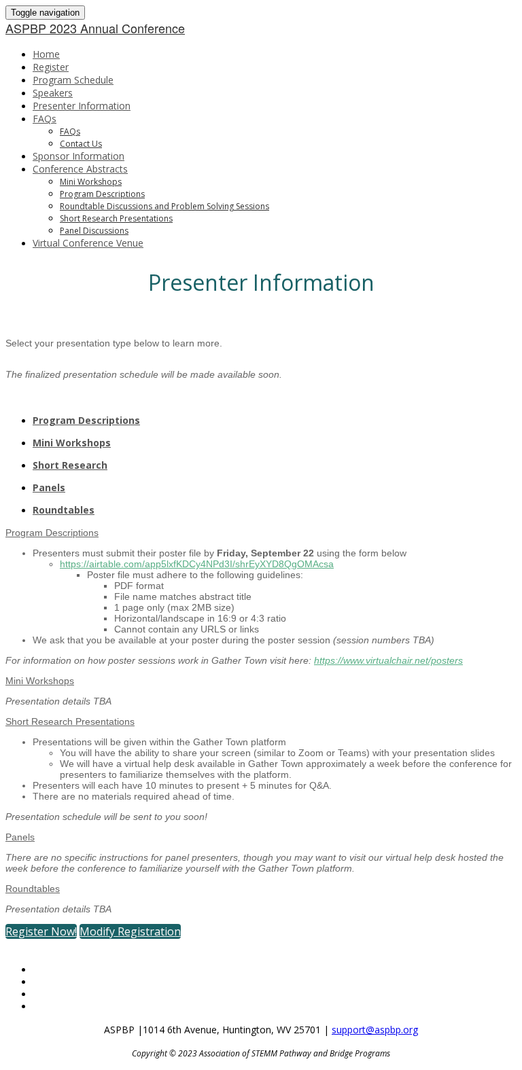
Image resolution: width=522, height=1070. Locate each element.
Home (46, 54)
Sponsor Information (78, 155)
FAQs (44, 118)
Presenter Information (81, 105)
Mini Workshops (91, 182)
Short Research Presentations (116, 218)
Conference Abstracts (80, 168)
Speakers (53, 92)
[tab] (275, 420)
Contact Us (81, 143)
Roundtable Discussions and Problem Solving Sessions (164, 206)
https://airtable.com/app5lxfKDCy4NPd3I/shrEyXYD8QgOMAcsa (197, 563)
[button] (41, 931)
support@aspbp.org (375, 1029)
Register (51, 66)
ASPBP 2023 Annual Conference (95, 28)
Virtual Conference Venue (88, 242)
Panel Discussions (94, 230)
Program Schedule (73, 79)
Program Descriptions (102, 194)
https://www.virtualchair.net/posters (388, 660)
